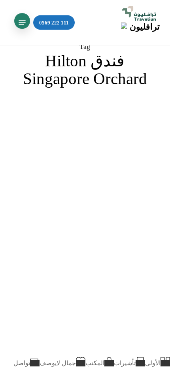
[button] (22, 22)
